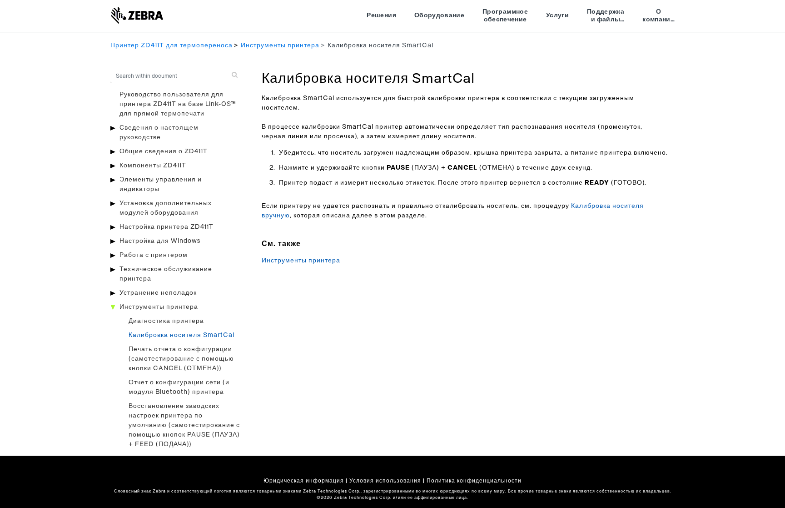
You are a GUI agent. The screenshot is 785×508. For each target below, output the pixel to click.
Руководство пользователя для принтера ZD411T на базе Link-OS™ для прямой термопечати (177, 104)
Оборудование (439, 15)
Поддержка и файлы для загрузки (605, 17)
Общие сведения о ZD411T (163, 151)
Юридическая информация (303, 480)
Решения (381, 15)
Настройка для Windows (159, 241)
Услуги (557, 15)
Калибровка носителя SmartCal (181, 335)
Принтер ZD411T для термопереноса (171, 45)
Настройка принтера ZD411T (166, 227)
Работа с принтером (153, 255)
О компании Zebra (658, 17)
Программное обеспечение (505, 16)
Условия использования (385, 480)
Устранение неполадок (158, 293)
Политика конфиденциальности (474, 480)
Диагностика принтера (166, 321)
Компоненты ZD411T (152, 165)
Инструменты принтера (280, 45)
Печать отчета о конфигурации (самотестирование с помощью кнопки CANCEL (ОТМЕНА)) (181, 359)
